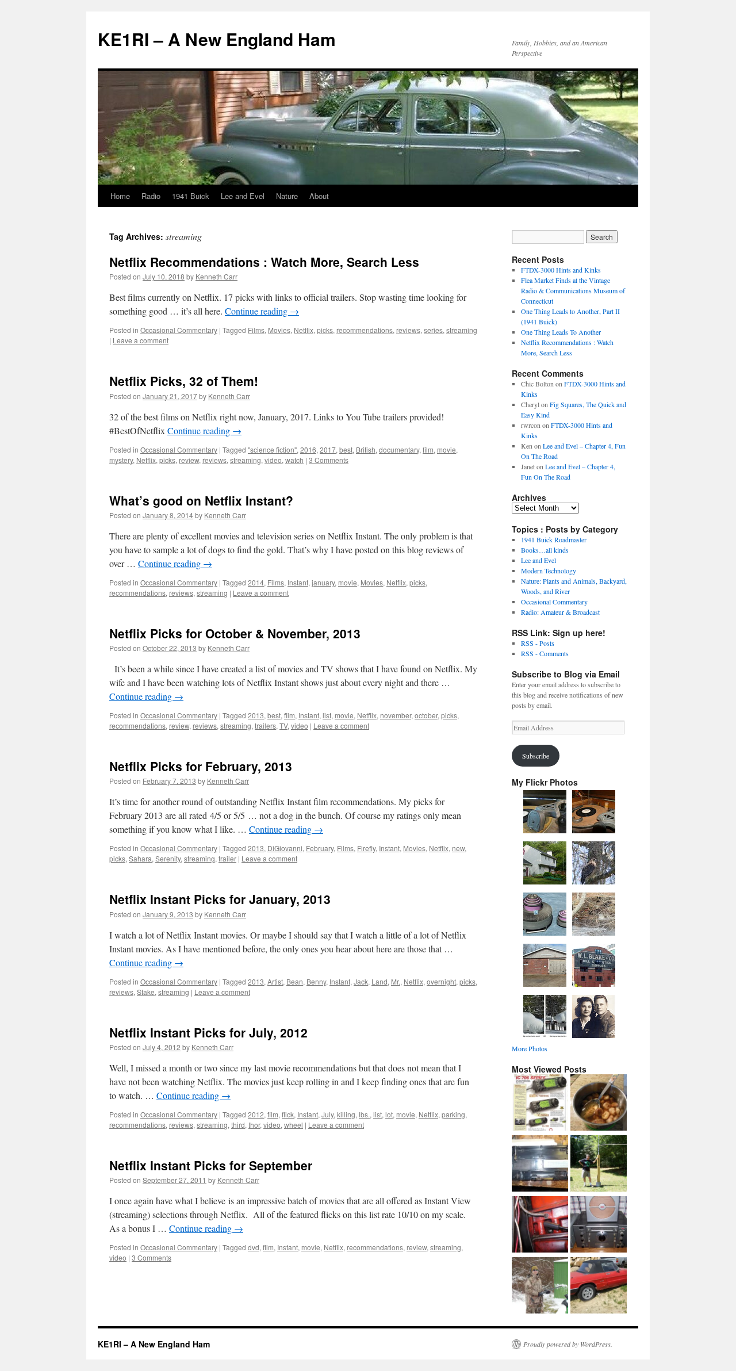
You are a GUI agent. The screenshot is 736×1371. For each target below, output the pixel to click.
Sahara (140, 858)
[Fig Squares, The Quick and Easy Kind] (598, 1103)
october (426, 715)
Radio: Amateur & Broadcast (560, 611)
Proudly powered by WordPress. (567, 1344)
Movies (279, 330)
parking (453, 1114)
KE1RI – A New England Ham (217, 38)
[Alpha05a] (598, 1286)
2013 (256, 715)
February (320, 848)
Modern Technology (548, 570)
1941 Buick (190, 195)
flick (288, 1114)
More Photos (529, 1048)
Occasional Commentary (178, 330)
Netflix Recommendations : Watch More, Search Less (264, 261)
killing (346, 1114)
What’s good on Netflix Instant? (201, 500)
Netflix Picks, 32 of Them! (183, 380)
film (428, 449)
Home (120, 195)
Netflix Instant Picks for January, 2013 (220, 898)
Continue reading (262, 311)
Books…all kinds (545, 549)
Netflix (303, 330)
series (433, 330)
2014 (256, 582)
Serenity (168, 858)
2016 (308, 449)
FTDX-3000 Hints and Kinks (561, 269)
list (327, 715)
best (345, 449)
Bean (294, 981)
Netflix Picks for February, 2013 (200, 766)
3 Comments (328, 460)
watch (294, 460)
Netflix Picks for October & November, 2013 (235, 633)
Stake (146, 992)
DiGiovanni (284, 848)
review (189, 460)
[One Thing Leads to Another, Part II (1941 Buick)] (540, 1225)
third (238, 1124)
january (323, 582)
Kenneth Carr (216, 276)
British (365, 449)
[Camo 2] (540, 1286)
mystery (121, 460)
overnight (441, 981)
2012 (256, 1114)
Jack (361, 981)
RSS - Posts (537, 643)
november (395, 715)
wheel (293, 1124)
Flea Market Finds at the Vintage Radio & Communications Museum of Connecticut (573, 290)
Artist (275, 981)
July (327, 1114)
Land (379, 981)
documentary (399, 449)
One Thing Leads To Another (561, 331)
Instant (298, 582)
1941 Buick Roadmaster (553, 539)
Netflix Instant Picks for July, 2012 (208, 1032)
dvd (253, 1247)
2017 (328, 449)
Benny (316, 981)
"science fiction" (272, 449)
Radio (150, 195)
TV (283, 725)
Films (256, 330)
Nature (287, 195)
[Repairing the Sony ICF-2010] (540, 1164)
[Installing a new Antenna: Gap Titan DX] (598, 1164)
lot (389, 1114)
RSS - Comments (545, 653)
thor (254, 1124)
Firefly (366, 848)
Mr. (395, 981)
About (319, 195)
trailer (227, 858)
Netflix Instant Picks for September (210, 1165)
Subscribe (535, 755)
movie (446, 449)
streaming (461, 330)
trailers (265, 725)
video (273, 460)
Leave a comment (140, 340)
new (458, 848)
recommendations (364, 330)
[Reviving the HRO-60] (598, 1225)
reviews (408, 330)
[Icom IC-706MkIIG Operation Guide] (540, 1103)
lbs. (364, 1114)
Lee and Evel (242, 195)
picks (325, 330)
